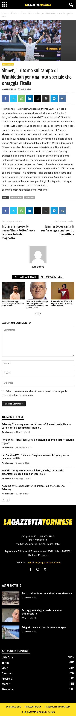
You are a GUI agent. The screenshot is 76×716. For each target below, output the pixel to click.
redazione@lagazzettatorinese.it (44, 562)
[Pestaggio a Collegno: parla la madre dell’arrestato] (10, 615)
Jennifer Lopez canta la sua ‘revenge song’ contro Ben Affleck (57, 230)
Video (5, 668)
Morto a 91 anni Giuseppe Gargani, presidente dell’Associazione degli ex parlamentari (37, 304)
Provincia (7, 679)
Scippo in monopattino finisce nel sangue (44, 627)
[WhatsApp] (21, 98)
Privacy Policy (33, 706)
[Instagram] (38, 569)
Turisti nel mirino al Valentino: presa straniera (47, 593)
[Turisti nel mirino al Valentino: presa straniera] (10, 598)
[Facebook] (5, 98)
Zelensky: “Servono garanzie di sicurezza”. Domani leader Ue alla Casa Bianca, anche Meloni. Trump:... (36, 426)
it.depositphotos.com (57, 706)
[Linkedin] (29, 98)
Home (4, 13)
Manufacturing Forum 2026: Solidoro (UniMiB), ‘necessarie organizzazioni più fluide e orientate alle (32, 472)
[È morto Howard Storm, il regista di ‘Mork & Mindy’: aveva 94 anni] (62, 290)
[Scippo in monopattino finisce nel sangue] (10, 632)
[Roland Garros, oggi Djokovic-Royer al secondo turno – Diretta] (13, 290)
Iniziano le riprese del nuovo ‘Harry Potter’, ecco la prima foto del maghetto (18, 232)
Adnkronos (10, 88)
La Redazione (13, 706)
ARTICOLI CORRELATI (25, 276)
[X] (13, 98)
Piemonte (7, 689)
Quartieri (7, 673)
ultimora (29, 197)
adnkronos (16, 197)
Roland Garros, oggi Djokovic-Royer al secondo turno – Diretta (13, 303)
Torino (5, 663)
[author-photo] (38, 254)
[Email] (37, 98)
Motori (6, 684)
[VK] (62, 98)
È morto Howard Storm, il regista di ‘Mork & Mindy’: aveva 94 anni (62, 303)
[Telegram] (54, 98)
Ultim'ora (13, 13)
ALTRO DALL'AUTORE (51, 276)
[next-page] (40, 313)
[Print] (45, 98)
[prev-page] (36, 313)
